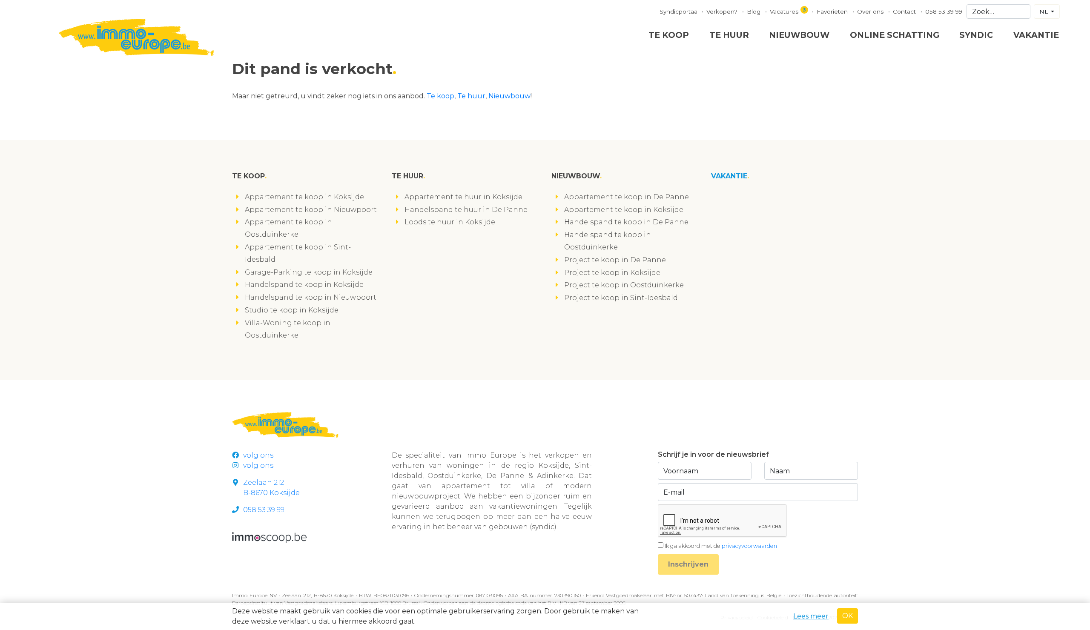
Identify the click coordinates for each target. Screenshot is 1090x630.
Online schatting (894, 35)
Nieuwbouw (799, 35)
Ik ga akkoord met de (721, 546)
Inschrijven (688, 564)
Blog (754, 11)
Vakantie (1036, 35)
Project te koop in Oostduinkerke (624, 285)
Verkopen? (722, 11)
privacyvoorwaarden (749, 546)
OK (847, 616)
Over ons (871, 11)
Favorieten (833, 11)
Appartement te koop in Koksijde (304, 197)
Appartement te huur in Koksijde (463, 197)
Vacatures (788, 10)
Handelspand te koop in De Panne (626, 222)
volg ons (258, 455)
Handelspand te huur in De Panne (466, 210)
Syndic (976, 35)
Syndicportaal (679, 11)
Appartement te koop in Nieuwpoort (311, 210)
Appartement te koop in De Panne (626, 197)
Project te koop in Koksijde (612, 273)
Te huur (729, 35)
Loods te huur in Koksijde (449, 222)
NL (1044, 11)
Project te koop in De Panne (615, 260)
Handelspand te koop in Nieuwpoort (310, 297)
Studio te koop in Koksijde (291, 310)
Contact (905, 11)
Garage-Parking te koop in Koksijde (309, 272)
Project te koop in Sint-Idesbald (621, 298)
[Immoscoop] (269, 537)
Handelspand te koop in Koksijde (304, 285)
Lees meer (811, 616)
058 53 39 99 (943, 11)
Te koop (668, 35)
